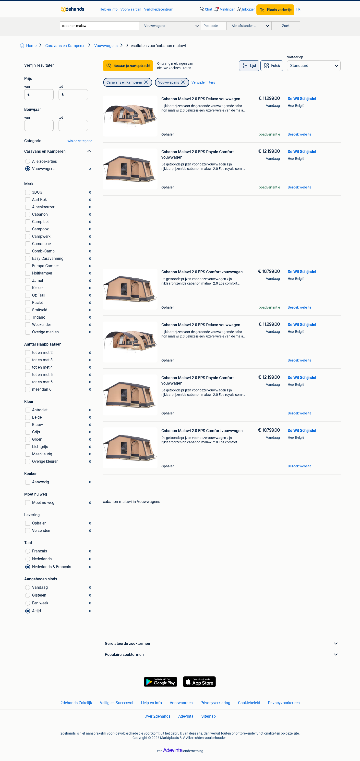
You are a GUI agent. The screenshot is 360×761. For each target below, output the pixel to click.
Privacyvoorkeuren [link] (284, 702)
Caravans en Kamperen (124, 82)
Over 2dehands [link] (157, 716)
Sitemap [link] (208, 716)
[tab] (249, 65)
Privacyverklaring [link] (215, 702)
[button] (224, 9)
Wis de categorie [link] (79, 141)
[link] (78, 9)
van (27, 86)
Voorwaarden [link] (130, 9)
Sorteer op (295, 57)
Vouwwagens (168, 82)
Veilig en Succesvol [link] (116, 702)
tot (61, 86)
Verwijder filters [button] (203, 82)
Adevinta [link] (185, 716)
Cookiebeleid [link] (249, 702)
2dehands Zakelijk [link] (76, 702)
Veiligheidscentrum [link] (158, 9)
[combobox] (99, 25)
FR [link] (298, 9)
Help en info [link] (109, 9)
